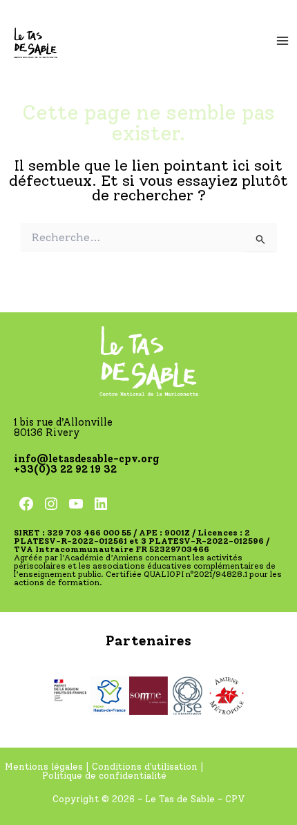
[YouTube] (76, 503)
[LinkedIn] (100, 503)
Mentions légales (45, 766)
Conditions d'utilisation (145, 766)
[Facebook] (26, 503)
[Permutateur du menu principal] (282, 40)
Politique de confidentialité (104, 775)
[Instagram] (51, 503)
